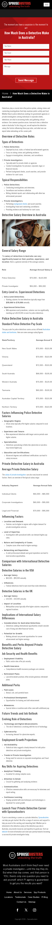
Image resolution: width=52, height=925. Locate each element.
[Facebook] (17, 910)
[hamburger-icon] (47, 5)
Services (28, 892)
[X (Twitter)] (26, 910)
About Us (18, 892)
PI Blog (45, 897)
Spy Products (40, 892)
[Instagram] (34, 910)
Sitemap (31, 902)
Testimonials (20, 897)
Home (5, 94)
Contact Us (21, 902)
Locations (8, 897)
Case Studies (33, 897)
